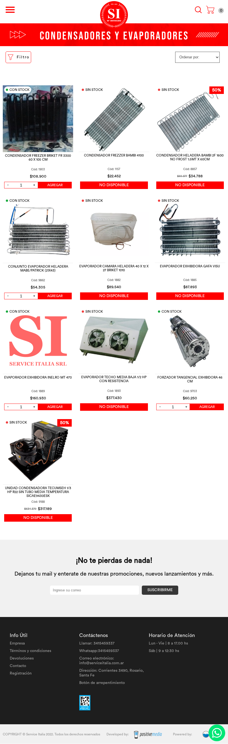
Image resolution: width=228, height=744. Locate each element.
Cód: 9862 (38, 280)
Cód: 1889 (38, 391)
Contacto (18, 666)
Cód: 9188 (38, 501)
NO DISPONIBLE (114, 185)
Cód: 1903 (38, 169)
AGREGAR (55, 185)
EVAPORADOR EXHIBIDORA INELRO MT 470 (38, 377)
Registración (21, 673)
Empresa (17, 643)
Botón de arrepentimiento (102, 683)
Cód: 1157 (114, 169)
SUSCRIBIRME (160, 590)
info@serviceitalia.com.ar (101, 663)
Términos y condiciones (30, 651)
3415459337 (104, 643)
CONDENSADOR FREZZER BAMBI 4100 (114, 155)
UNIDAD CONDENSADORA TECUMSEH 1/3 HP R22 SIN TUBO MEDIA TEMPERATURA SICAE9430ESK (38, 491)
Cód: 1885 (190, 280)
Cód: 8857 (190, 169)
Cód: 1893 (114, 390)
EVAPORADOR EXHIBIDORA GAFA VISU (190, 266)
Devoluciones (22, 658)
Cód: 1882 (114, 280)
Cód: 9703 (190, 391)
